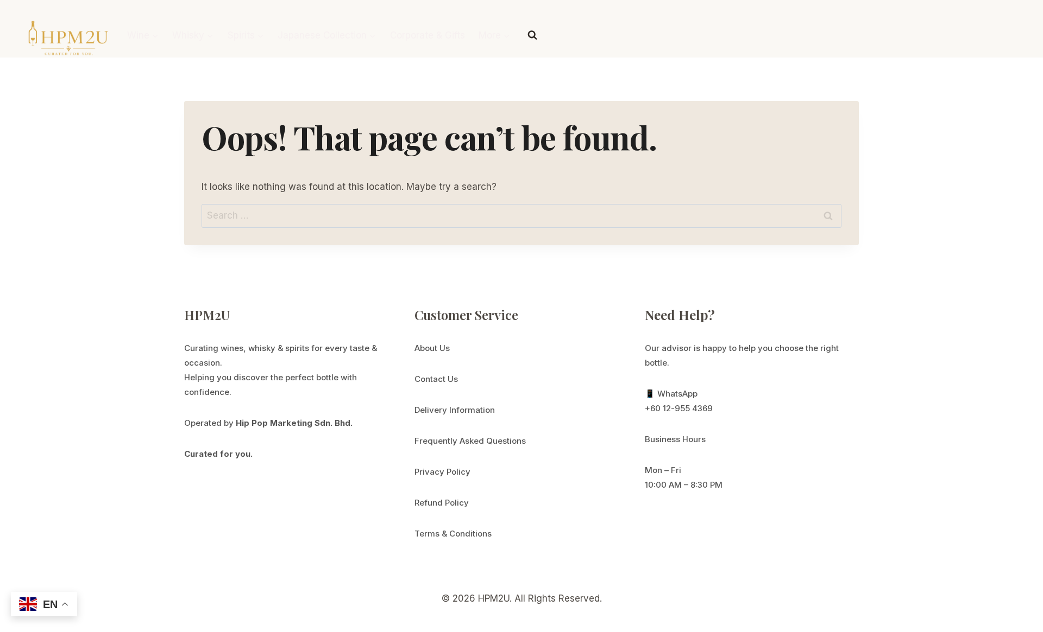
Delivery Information (454, 410)
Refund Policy (441, 502)
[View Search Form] (532, 35)
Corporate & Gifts (427, 35)
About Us (432, 348)
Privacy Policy (442, 472)
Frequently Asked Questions (470, 441)
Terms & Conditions (453, 533)
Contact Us (436, 379)
